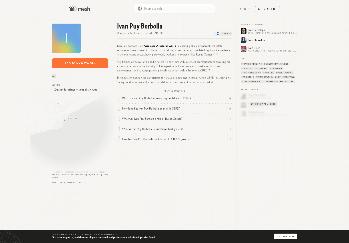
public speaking (284, 72)
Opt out (84, 183)
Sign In (245, 9)
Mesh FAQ (72, 183)
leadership (247, 68)
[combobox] (174, 8)
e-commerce (261, 68)
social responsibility (252, 81)
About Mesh (58, 183)
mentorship (276, 68)
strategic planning (251, 64)
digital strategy (264, 77)
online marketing (284, 77)
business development (276, 64)
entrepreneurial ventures (280, 81)
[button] (72, 182)
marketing (268, 72)
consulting (247, 77)
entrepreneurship (251, 72)
